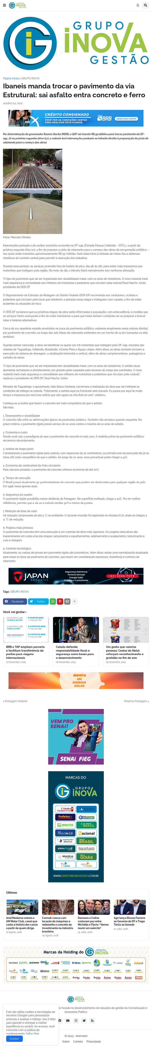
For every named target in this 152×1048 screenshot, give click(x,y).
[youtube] (68, 1021)
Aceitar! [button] (14, 1038)
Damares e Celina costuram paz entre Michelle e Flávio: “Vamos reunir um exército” (93, 923)
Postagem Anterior (16, 701)
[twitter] (84, 1021)
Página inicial (11, 78)
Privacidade (94, 1041)
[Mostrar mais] (74, 601)
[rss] (92, 1021)
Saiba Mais (32, 1033)
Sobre (66, 1041)
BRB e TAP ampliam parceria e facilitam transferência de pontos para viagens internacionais (25, 652)
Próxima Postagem (135, 701)
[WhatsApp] (53, 601)
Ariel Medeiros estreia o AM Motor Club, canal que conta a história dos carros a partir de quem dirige (22, 923)
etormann (81, 1035)
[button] (4, 5)
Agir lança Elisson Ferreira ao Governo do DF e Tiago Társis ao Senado (129, 921)
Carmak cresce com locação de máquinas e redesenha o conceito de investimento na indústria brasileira (57, 924)
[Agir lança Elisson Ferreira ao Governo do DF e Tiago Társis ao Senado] (130, 907)
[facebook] (60, 1021)
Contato (78, 1041)
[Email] (67, 601)
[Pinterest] (60, 601)
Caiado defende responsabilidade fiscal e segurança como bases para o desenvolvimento (75, 652)
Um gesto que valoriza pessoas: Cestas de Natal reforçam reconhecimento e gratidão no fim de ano (124, 652)
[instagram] (76, 1021)
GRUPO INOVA (30, 78)
